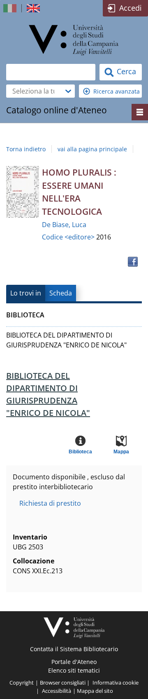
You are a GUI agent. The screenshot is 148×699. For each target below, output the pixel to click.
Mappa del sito (95, 690)
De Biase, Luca (64, 224)
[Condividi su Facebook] (133, 262)
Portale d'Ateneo (74, 662)
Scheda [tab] (60, 293)
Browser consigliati (63, 682)
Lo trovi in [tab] (25, 293)
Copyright (21, 682)
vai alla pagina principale (92, 149)
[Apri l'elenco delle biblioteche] (68, 91)
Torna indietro (26, 149)
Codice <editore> (69, 237)
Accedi (130, 8)
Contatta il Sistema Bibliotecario (74, 649)
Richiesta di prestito (50, 503)
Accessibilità (56, 690)
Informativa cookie (115, 682)
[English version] (34, 8)
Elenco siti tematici (74, 670)
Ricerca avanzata (116, 91)
